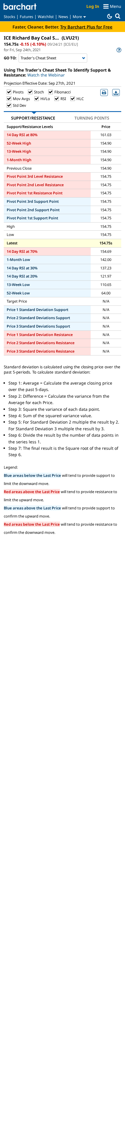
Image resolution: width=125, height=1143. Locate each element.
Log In (92, 6)
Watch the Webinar (46, 75)
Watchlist (46, 16)
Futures (26, 16)
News (63, 16)
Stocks (9, 16)
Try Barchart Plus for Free (86, 27)
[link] (118, 50)
